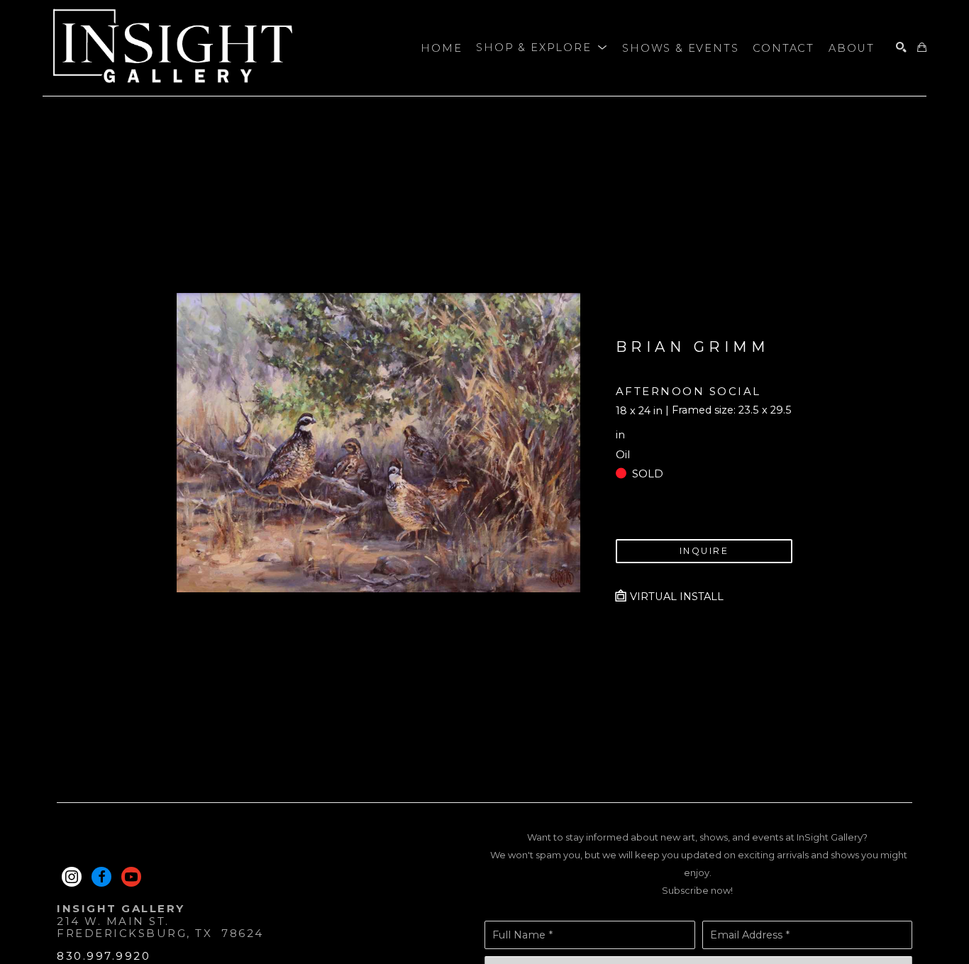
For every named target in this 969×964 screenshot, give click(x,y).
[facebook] (101, 877)
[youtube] (131, 877)
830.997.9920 (103, 956)
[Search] (901, 48)
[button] (542, 48)
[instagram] (72, 877)
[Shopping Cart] (921, 48)
